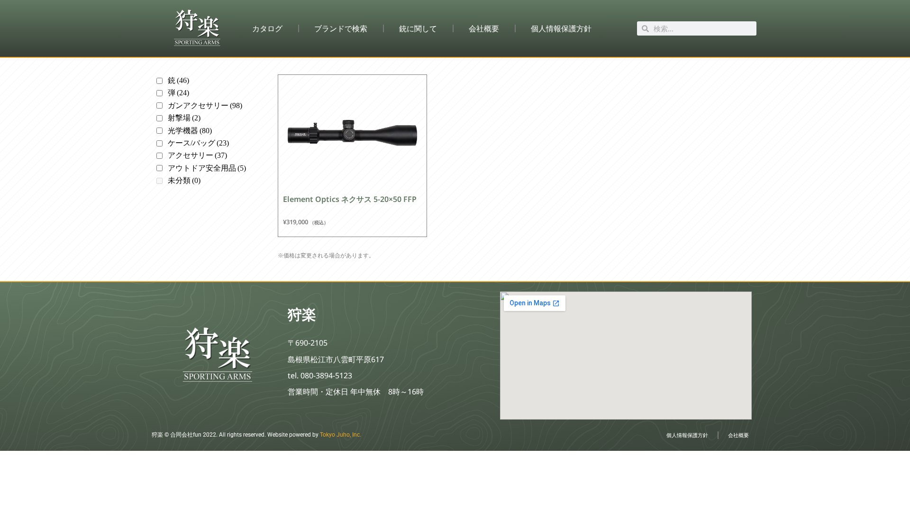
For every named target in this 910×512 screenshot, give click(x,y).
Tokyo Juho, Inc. (340, 434)
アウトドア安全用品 (207, 168)
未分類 (184, 180)
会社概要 (484, 28)
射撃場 (184, 118)
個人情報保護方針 (561, 28)
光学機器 (190, 131)
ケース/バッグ (198, 143)
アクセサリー (197, 155)
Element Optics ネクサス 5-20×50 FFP (350, 199)
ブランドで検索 (340, 28)
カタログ (267, 28)
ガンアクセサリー (205, 105)
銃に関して (418, 28)
